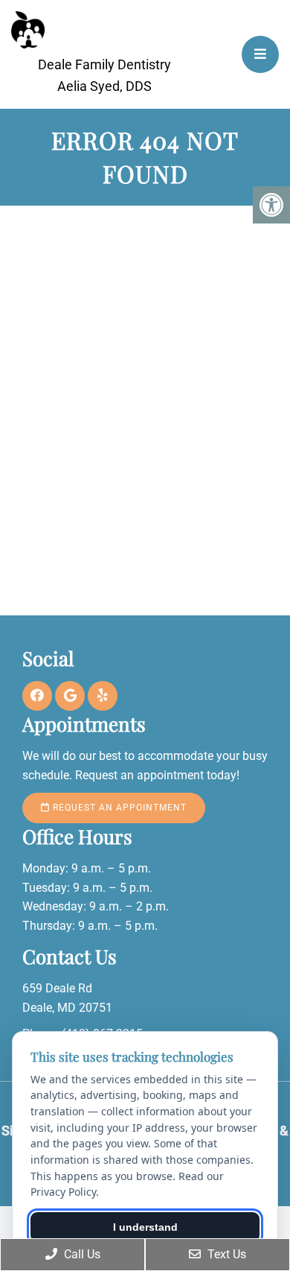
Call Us (80, 1254)
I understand (145, 1227)
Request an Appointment (118, 807)
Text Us (225, 1254)
